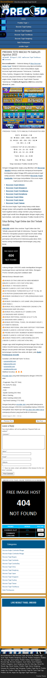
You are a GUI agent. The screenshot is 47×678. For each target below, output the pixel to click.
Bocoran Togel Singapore (23, 31)
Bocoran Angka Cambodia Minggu (13, 550)
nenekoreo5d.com (10, 369)
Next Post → (41, 421)
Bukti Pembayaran (23, 42)
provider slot (21, 404)
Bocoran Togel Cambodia (10, 560)
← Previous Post (7, 421)
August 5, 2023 (16, 57)
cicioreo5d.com (9, 366)
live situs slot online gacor (35, 410)
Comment (6, 434)
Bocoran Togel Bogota (10, 557)
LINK (41, 534)
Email (4, 457)
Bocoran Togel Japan (15, 200)
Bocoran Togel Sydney (23, 27)
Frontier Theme (41, 676)
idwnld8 (6, 57)
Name (4, 451)
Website (4, 462)
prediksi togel (23, 46)
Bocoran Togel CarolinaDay (11, 563)
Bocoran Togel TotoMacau (24, 35)
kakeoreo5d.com (10, 364)
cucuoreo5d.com (10, 361)
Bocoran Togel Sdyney (15, 185)
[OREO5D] (23, 523)
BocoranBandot (6, 1)
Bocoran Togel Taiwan (15, 203)
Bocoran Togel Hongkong (23, 39)
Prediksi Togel (22, 23)
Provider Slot (7, 376)
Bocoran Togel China (14, 197)
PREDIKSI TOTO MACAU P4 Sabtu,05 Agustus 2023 (21, 53)
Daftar (40, 530)
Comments (7, 59)
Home (23, 19)
